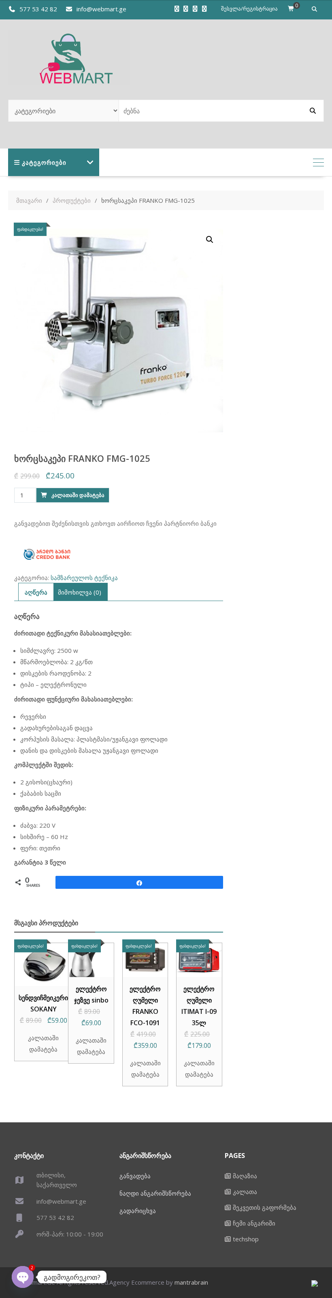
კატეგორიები (44, 162)
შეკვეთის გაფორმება (264, 1207)
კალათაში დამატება (77, 495)
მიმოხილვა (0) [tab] (79, 592)
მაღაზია (245, 1176)
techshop (246, 1239)
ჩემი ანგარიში (254, 1223)
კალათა (245, 1192)
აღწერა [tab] (36, 592)
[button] (209, 239)
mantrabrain (191, 1282)
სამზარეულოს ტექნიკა (84, 578)
